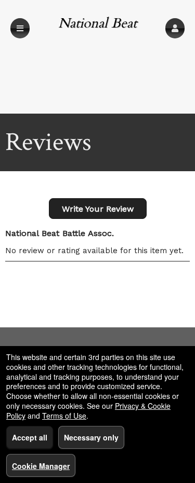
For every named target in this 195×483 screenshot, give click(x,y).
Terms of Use (64, 415)
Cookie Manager (41, 466)
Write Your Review (98, 209)
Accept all (29, 437)
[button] (175, 28)
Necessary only (91, 437)
